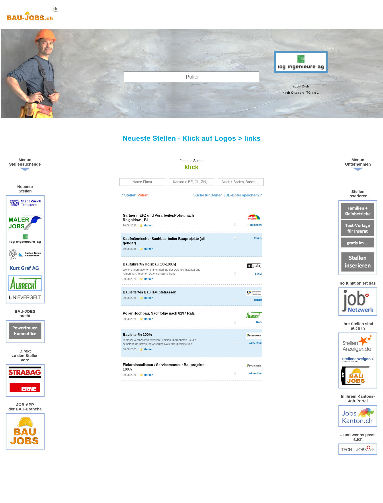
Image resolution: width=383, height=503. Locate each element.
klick (191, 167)
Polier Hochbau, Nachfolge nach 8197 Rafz (159, 313)
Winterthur (255, 343)
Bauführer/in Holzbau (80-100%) (149, 264)
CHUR (258, 300)
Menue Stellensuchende (25, 162)
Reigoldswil (255, 224)
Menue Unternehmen (358, 162)
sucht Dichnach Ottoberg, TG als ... (301, 89)
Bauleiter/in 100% (137, 335)
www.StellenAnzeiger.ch (32, 16)
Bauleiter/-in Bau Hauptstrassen (149, 292)
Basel (258, 273)
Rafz (259, 322)
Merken (148, 225)
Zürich (258, 238)
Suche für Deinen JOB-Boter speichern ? (227, 195)
